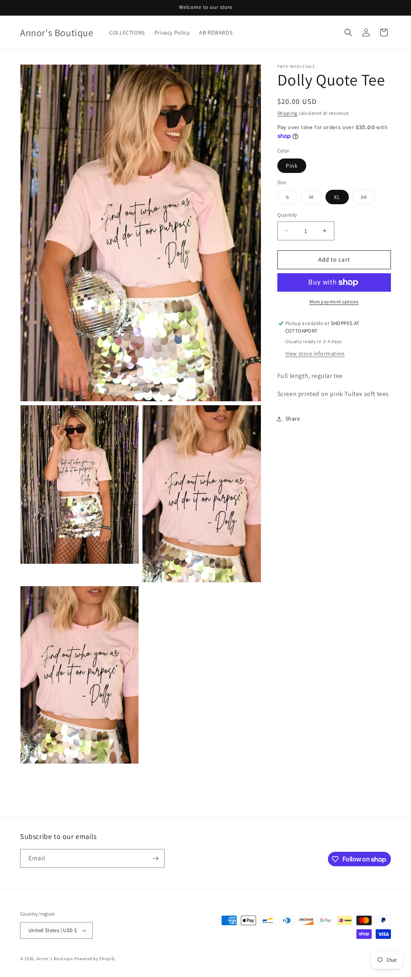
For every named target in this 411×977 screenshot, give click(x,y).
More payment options (334, 302)
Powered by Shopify (95, 958)
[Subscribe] (155, 858)
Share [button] (292, 418)
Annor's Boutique (55, 958)
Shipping (287, 113)
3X (367, 198)
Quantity (287, 214)
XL (337, 197)
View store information (315, 353)
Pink (292, 165)
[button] (348, 32)
